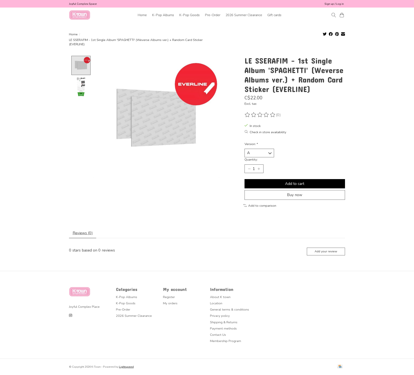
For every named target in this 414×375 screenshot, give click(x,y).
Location (216, 303)
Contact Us (218, 335)
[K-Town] (80, 15)
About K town (220, 297)
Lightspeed (126, 367)
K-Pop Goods (189, 15)
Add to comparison (262, 205)
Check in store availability (268, 132)
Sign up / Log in (334, 4)
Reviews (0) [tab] (83, 233)
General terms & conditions (229, 309)
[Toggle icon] (333, 15)
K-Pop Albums (163, 15)
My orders (170, 303)
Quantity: (251, 159)
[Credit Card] (340, 367)
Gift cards (274, 15)
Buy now (294, 194)
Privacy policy (220, 316)
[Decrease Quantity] (249, 169)
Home (142, 15)
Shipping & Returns (223, 322)
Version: (251, 144)
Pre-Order (212, 15)
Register (169, 297)
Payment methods (223, 328)
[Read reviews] (260, 115)
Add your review (326, 251)
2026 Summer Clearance (244, 15)
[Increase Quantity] (259, 169)
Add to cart (294, 183)
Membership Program (225, 341)
